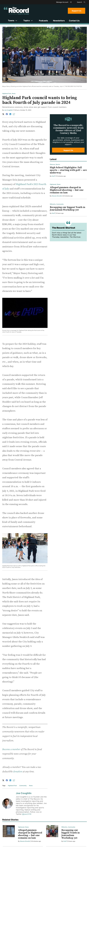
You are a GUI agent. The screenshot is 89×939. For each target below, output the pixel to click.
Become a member (11, 749)
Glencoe (52, 164)
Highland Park (6, 93)
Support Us (76, 11)
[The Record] (16, 11)
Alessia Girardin (57, 196)
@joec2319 (26, 814)
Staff (53, 176)
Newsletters (59, 20)
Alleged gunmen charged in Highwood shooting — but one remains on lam (66, 190)
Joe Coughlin (8, 110)
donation (17, 771)
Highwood (53, 184)
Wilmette (53, 204)
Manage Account (62, 2)
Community (23, 785)
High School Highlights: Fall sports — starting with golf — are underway (68, 170)
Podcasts (43, 20)
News (14, 93)
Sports (58, 164)
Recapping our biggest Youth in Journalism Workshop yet (67, 208)
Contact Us (74, 20)
